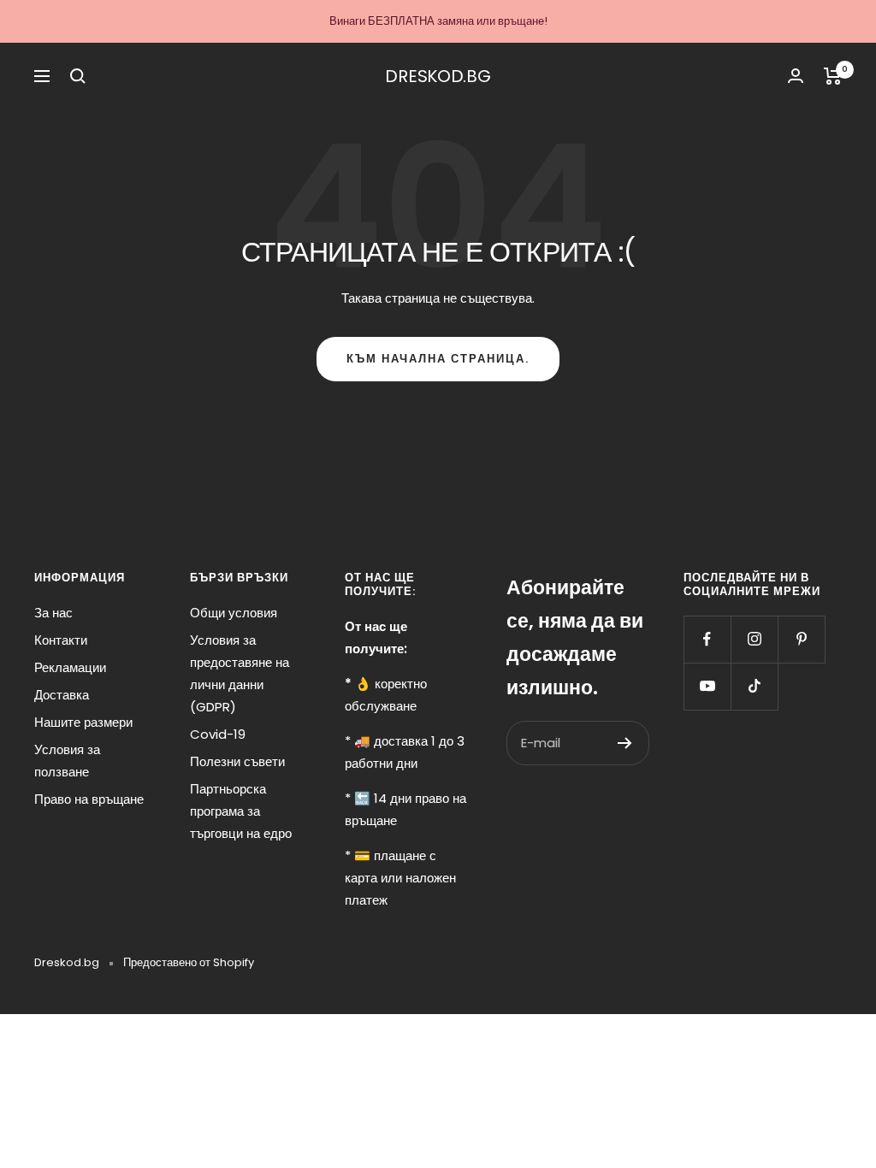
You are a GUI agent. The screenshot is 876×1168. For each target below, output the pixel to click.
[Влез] (795, 75)
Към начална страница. (438, 359)
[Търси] (78, 76)
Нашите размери (83, 722)
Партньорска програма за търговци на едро (241, 811)
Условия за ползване (67, 760)
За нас (53, 613)
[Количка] (833, 76)
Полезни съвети (237, 761)
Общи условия (233, 613)
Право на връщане (89, 799)
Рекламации (70, 667)
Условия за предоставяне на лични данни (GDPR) (239, 673)
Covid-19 (218, 734)
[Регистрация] (625, 743)
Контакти (60, 640)
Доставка (61, 695)
